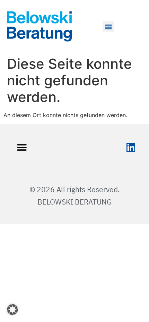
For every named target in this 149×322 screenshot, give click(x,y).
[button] (108, 26)
